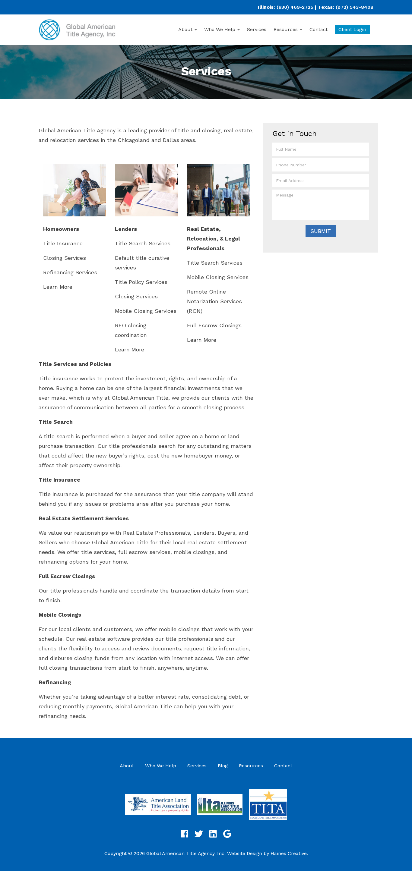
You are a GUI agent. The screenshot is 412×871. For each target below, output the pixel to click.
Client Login (352, 29)
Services (256, 29)
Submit (320, 231)
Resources (286, 29)
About (186, 29)
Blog (223, 766)
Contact (318, 29)
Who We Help (220, 29)
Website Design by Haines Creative (267, 853)
